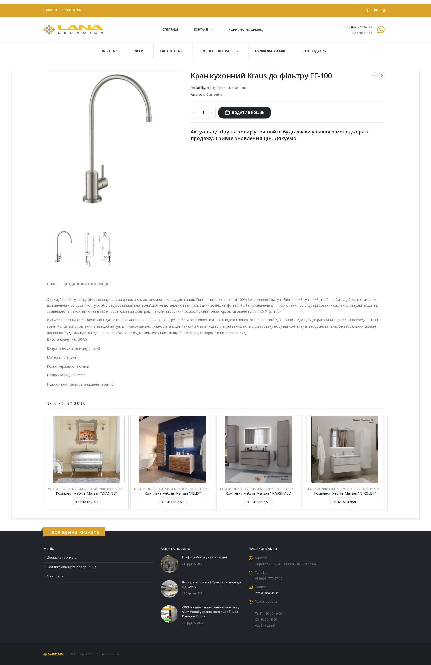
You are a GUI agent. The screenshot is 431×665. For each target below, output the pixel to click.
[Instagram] (383, 10)
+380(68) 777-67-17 (358, 27)
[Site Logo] (73, 30)
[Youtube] (375, 10)
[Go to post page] (169, 563)
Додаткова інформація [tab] (87, 284)
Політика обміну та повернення (71, 567)
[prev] (374, 75)
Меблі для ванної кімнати (65, 489)
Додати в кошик (247, 112)
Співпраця (170, 29)
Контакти (201, 29)
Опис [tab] (51, 284)
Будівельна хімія (270, 51)
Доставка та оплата (62, 557)
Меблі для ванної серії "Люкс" (104, 489)
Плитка (51, 10)
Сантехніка (72, 10)
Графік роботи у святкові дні (204, 557)
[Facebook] (367, 10)
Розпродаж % (314, 51)
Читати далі (88, 502)
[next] (382, 75)
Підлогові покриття (217, 51)
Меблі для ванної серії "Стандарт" (193, 489)
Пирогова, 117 (361, 33)
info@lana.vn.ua (267, 593)
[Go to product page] (86, 449)
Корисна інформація (246, 29)
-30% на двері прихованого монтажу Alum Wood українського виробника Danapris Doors (210, 611)
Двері (139, 51)
